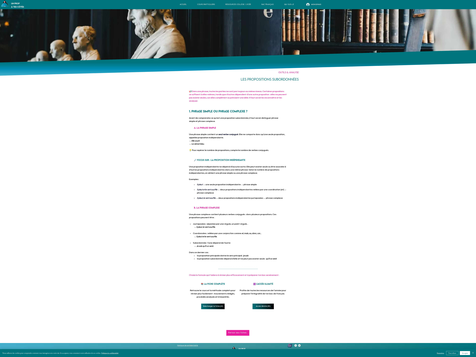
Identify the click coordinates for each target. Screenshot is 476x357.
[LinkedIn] (299, 345)
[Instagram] (295, 345)
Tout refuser (452, 353)
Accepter (465, 353)
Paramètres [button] (440, 353)
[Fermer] (473, 353)
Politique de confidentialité (109, 353)
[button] (238, 4)
